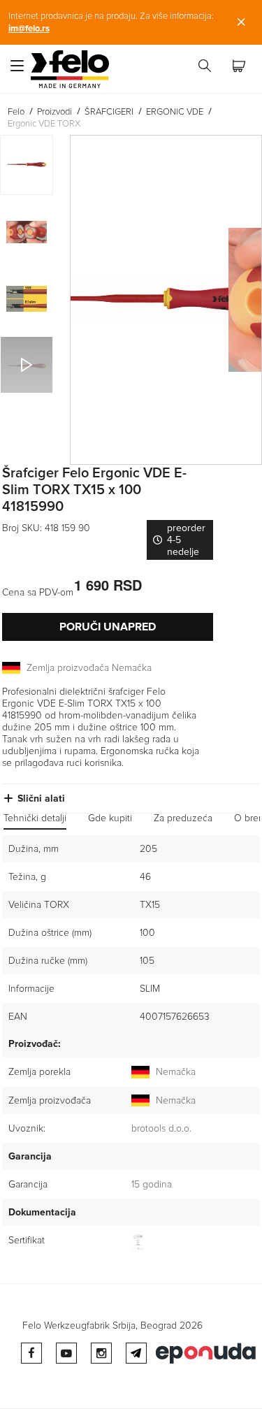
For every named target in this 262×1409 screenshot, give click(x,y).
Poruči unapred (107, 627)
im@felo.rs (29, 28)
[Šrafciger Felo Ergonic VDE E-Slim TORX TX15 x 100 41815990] (166, 299)
